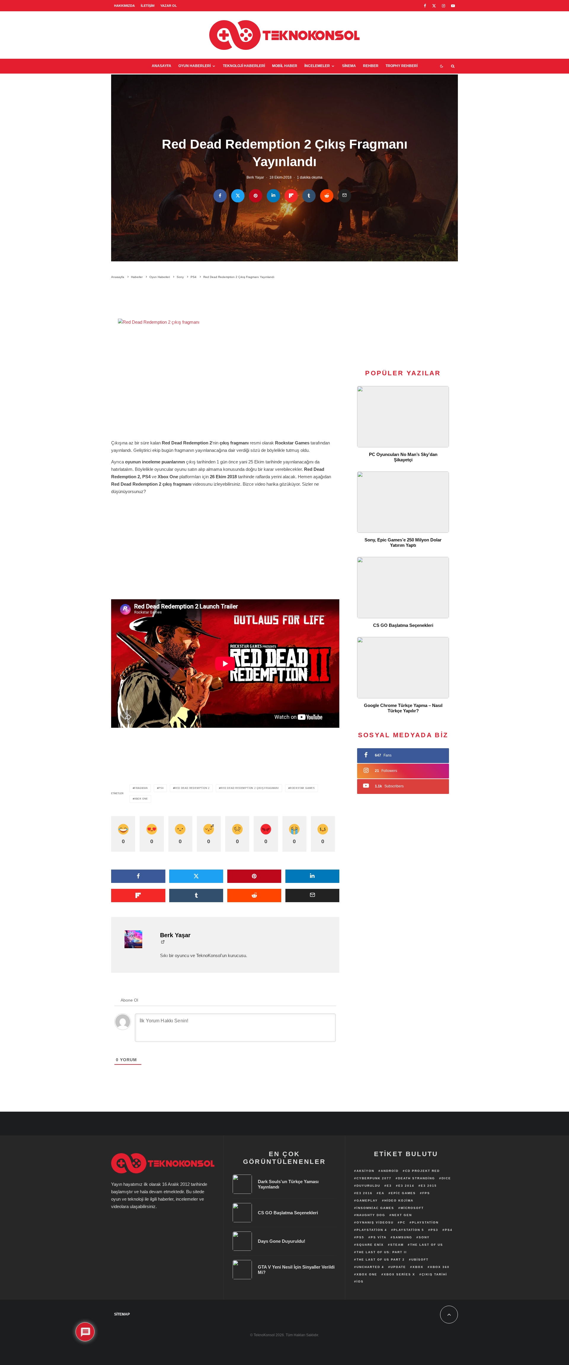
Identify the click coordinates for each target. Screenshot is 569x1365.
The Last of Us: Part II (382, 1252)
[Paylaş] (220, 196)
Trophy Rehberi (402, 66)
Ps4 (161, 788)
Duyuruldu (368, 1185)
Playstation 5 (409, 1229)
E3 (389, 1185)
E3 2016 (365, 1193)
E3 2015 (429, 1185)
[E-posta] (344, 196)
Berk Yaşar (255, 178)
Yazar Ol (168, 5)
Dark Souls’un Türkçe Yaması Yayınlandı (288, 1184)
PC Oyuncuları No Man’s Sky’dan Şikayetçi (403, 457)
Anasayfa (161, 66)
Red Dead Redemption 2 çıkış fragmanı (249, 788)
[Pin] (255, 196)
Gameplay (367, 1200)
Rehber (370, 66)
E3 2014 (406, 1185)
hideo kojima (398, 1200)
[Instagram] (443, 6)
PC (402, 1222)
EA (381, 1193)
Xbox (418, 1267)
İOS (360, 1281)
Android (390, 1170)
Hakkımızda (124, 5)
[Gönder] (326, 196)
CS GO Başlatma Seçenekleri (403, 625)
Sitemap (122, 1314)
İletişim (147, 5)
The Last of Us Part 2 (381, 1259)
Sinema (349, 66)
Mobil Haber (284, 66)
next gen (402, 1215)
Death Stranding (416, 1178)
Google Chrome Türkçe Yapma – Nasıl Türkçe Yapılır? (403, 708)
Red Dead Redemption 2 (192, 788)
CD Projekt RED (422, 1170)
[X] (434, 6)
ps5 (360, 1237)
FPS (426, 1193)
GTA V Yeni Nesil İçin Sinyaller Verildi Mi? (296, 1269)
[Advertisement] (225, 300)
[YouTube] (453, 6)
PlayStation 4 (372, 1229)
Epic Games (403, 1193)
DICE (446, 1178)
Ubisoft (420, 1259)
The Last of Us (426, 1244)
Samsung (402, 1237)
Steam (397, 1244)
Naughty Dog (371, 1215)
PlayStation (425, 1222)
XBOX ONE (141, 798)
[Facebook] (425, 6)
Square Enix (370, 1244)
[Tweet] (237, 196)
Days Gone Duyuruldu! (281, 1241)
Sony (424, 1237)
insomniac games (375, 1208)
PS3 (434, 1229)
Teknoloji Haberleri (244, 66)
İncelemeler (317, 66)
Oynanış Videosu (375, 1222)
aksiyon (365, 1170)
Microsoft (412, 1208)
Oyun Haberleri (194, 66)
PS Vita (378, 1237)
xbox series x (399, 1274)
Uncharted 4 (370, 1267)
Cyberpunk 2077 (374, 1178)
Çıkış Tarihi (434, 1274)
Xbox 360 (440, 1267)
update (398, 1267)
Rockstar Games (302, 788)
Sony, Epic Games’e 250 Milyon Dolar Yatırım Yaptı (403, 542)
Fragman (141, 788)
